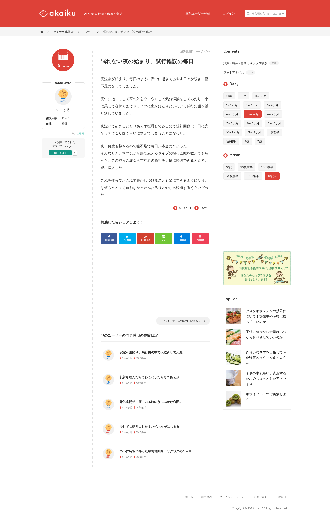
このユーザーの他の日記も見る (181, 321)
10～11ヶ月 (233, 132)
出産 (243, 96)
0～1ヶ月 (260, 96)
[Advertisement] (155, 283)
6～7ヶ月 (273, 114)
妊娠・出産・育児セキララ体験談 (250, 63)
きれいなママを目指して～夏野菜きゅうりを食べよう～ (266, 357)
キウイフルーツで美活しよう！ (266, 396)
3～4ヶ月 (272, 105)
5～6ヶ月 (63, 110)
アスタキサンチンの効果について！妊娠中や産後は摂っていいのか (266, 316)
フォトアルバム (238, 72)
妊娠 (229, 96)
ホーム (189, 497)
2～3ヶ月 (252, 105)
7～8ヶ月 (232, 123)
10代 (229, 167)
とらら (80, 133)
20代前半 (246, 167)
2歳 (246, 141)
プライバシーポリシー (232, 497)
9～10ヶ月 (274, 123)
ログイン (228, 13)
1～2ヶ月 (232, 105)
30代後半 (253, 176)
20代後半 (267, 167)
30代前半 (232, 176)
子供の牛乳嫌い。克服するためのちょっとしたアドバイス (266, 378)
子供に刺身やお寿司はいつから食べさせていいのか (266, 334)
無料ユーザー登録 (197, 13)
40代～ (205, 207)
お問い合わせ (262, 497)
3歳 (259, 141)
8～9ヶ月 (253, 123)
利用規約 (206, 497)
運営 (280, 497)
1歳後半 (231, 141)
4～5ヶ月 (232, 114)
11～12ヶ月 (254, 132)
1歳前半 (274, 132)
